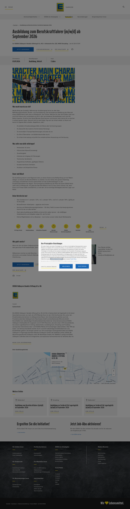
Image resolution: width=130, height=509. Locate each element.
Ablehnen (66, 266)
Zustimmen (82, 266)
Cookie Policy (73, 259)
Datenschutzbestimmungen (57, 259)
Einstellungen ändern (48, 266)
